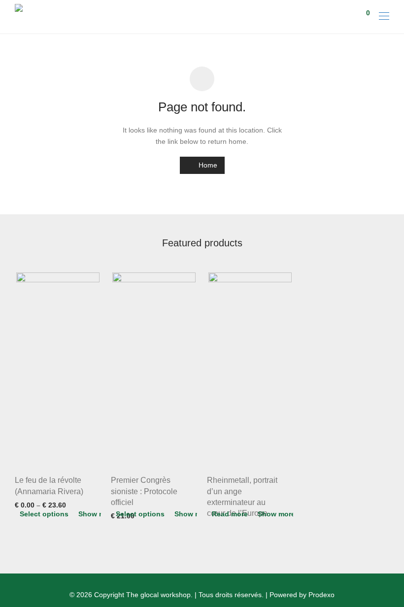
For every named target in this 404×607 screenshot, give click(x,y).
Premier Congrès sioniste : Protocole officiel (144, 491)
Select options (44, 514)
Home (207, 165)
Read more (230, 514)
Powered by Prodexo (302, 595)
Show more (97, 514)
